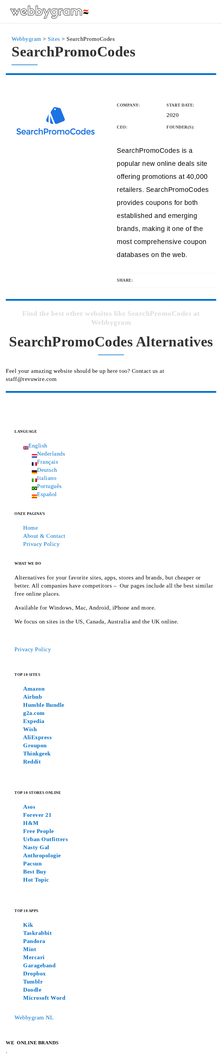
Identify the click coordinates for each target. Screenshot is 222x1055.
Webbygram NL (33, 1017)
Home (30, 527)
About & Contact (44, 536)
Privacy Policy (41, 544)
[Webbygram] (49, 11)
